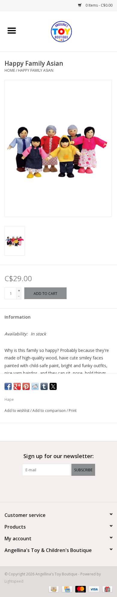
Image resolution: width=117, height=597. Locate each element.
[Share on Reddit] (35, 386)
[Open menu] (11, 30)
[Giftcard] (106, 588)
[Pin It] (26, 386)
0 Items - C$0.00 (98, 5)
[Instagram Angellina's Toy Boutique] (69, 488)
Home (9, 70)
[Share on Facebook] (8, 386)
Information (17, 317)
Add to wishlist (17, 410)
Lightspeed (13, 581)
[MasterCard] (80, 588)
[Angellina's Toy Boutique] (70, 31)
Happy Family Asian (35, 70)
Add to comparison (49, 410)
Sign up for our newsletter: (58, 456)
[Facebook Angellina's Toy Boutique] (47, 488)
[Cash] (53, 588)
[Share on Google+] (17, 386)
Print (72, 410)
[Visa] (93, 588)
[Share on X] (53, 386)
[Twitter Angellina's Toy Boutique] (58, 488)
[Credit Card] (66, 588)
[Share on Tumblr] (44, 386)
